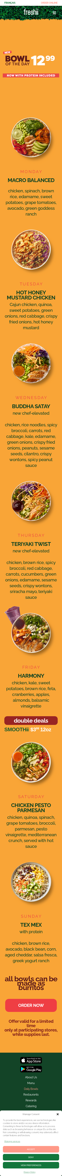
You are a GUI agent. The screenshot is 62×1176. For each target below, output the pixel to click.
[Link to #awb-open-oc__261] (54, 13)
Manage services (12, 1141)
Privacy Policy (29, 1172)
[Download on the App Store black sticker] (31, 1058)
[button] (57, 1114)
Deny (31, 1157)
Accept (31, 1149)
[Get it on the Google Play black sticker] (31, 1067)
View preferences (31, 1165)
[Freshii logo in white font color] (31, 10)
